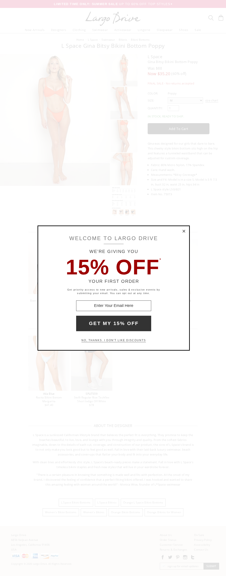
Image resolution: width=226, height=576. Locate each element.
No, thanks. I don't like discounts (113, 340)
